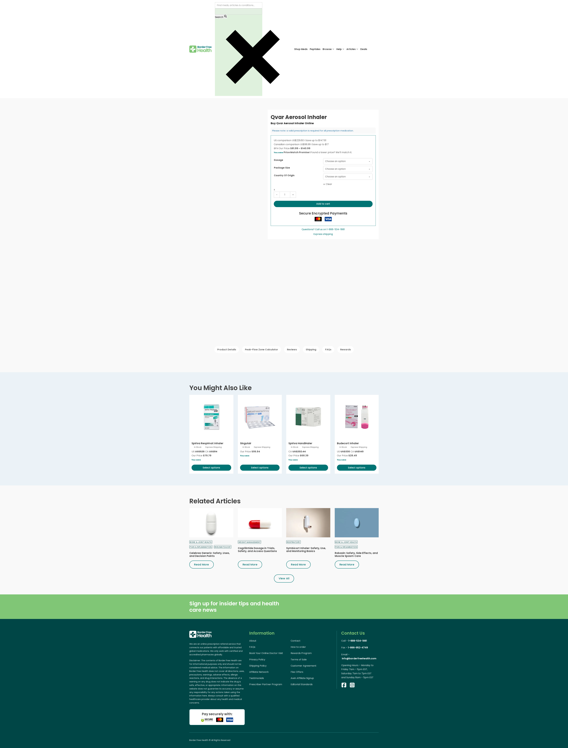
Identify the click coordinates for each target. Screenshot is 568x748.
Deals (363, 49)
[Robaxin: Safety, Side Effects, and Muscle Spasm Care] (357, 522)
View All (284, 578)
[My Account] (371, 49)
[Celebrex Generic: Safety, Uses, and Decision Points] (211, 522)
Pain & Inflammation (201, 547)
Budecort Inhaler (348, 443)
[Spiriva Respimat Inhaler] (211, 417)
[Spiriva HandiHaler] (308, 417)
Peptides (315, 49)
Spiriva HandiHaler (300, 443)
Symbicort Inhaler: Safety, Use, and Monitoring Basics (306, 549)
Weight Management (249, 542)
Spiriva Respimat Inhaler (207, 443)
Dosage (278, 160)
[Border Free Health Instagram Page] (352, 685)
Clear (329, 184)
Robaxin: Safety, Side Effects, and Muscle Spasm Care (356, 554)
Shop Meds (301, 49)
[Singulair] (260, 417)
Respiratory (293, 542)
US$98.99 (306, 144)
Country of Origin (284, 175)
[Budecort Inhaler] (357, 417)
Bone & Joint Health (201, 542)
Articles (351, 49)
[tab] (226, 349)
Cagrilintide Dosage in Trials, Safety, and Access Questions (257, 549)
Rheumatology (222, 547)
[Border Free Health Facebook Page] (344, 685)
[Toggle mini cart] (377, 49)
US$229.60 (298, 140)
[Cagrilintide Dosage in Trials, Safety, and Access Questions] (260, 522)
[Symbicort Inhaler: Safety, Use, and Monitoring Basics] (308, 522)
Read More (201, 564)
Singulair (245, 443)
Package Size (282, 167)
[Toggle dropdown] (333, 49)
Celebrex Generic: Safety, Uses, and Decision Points (209, 554)
